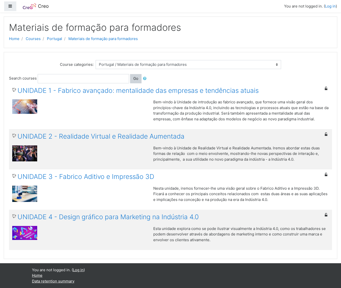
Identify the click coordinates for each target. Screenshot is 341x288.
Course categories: (77, 64)
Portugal (54, 38)
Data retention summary (53, 281)
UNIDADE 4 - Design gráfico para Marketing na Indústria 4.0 (108, 217)
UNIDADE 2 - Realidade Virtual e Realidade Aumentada (100, 136)
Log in (330, 6)
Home (14, 38)
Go (135, 78)
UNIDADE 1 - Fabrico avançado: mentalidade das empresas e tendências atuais (138, 90)
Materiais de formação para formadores (103, 38)
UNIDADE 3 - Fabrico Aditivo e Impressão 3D (85, 176)
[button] (146, 79)
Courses (33, 38)
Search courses (23, 78)
